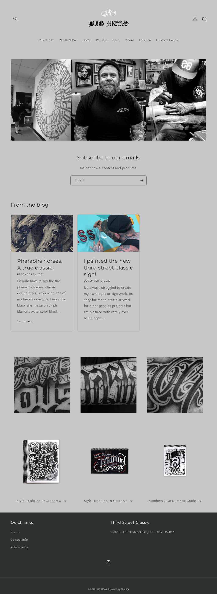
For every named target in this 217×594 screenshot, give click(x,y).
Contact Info (19, 540)
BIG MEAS (102, 589)
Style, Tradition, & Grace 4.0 (39, 501)
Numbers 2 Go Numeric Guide (172, 501)
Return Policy (20, 547)
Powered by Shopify (118, 589)
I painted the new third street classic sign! (108, 267)
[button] (15, 18)
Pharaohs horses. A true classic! (40, 264)
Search (15, 532)
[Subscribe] (141, 180)
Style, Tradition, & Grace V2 (105, 501)
